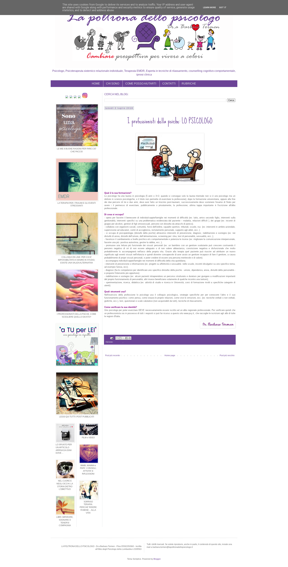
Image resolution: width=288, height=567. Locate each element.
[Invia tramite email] (117, 338)
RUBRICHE (189, 83)
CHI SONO (112, 83)
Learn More (209, 7)
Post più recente (112, 355)
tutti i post (127, 342)
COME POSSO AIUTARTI (140, 83)
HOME (96, 83)
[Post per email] (111, 338)
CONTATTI (169, 83)
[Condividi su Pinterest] (129, 338)
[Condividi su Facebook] (126, 338)
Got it (222, 7)
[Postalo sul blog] (120, 338)
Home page (169, 355)
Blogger (157, 559)
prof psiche (118, 342)
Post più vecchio (227, 355)
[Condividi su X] (123, 338)
